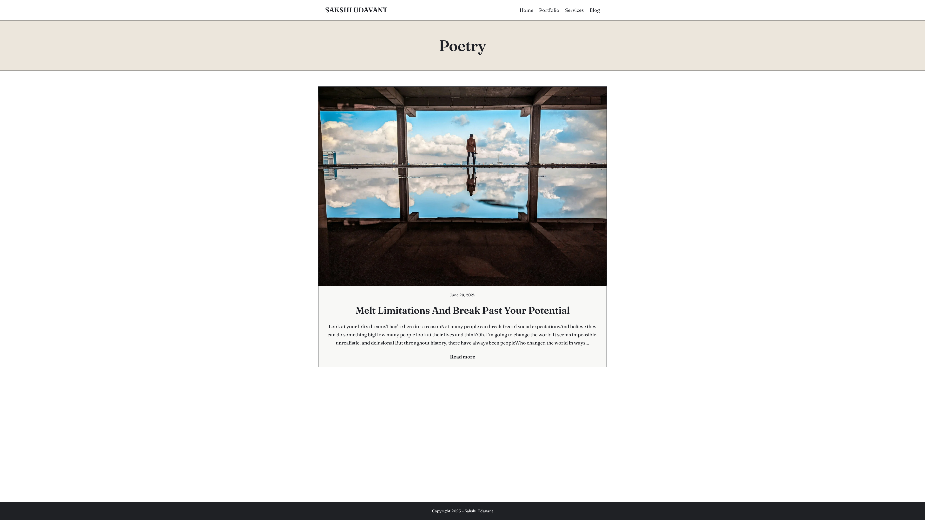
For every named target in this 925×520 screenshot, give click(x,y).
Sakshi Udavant (356, 10)
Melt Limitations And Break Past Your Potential (463, 310)
